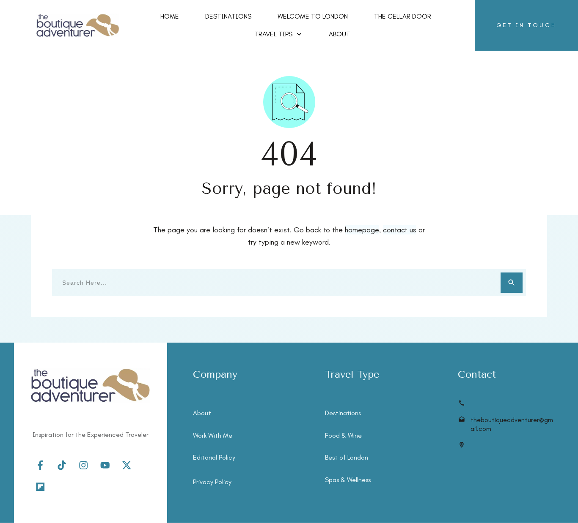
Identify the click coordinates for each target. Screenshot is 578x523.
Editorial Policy (214, 457)
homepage (362, 229)
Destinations (343, 413)
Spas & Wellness (348, 480)
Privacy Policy (212, 482)
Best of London (346, 457)
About (202, 413)
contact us (399, 229)
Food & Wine (343, 435)
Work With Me (212, 435)
